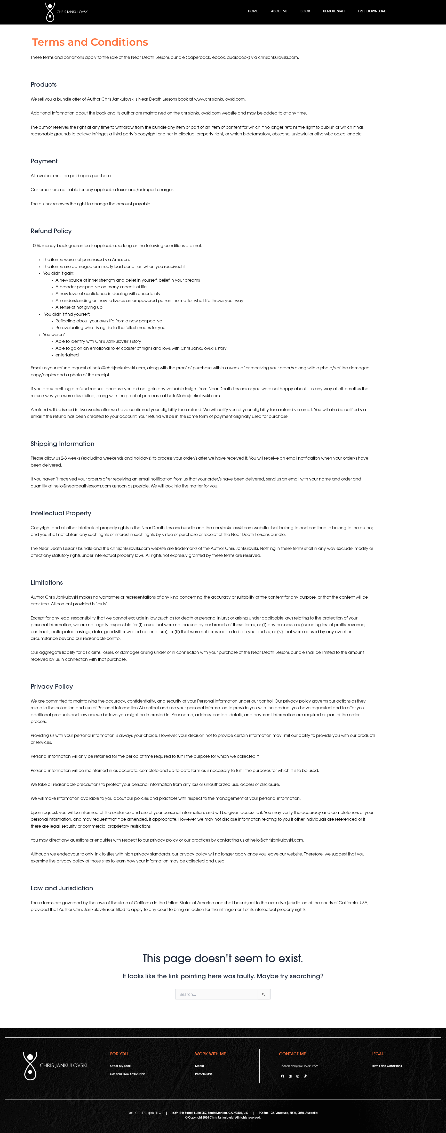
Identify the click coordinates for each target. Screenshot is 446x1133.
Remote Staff (203, 1074)
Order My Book (120, 1066)
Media (199, 1066)
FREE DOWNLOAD (372, 11)
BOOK (305, 11)
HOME (253, 11)
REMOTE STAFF (334, 11)
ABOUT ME (279, 11)
